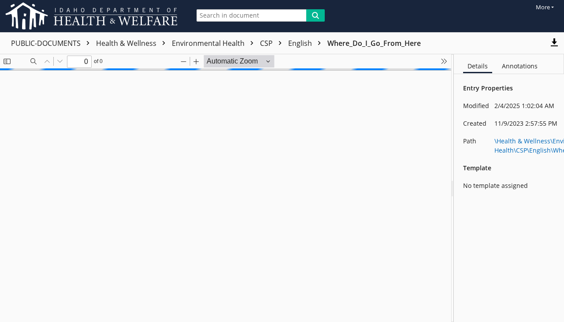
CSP (267, 43)
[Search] (315, 15)
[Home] (93, 16)
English (301, 43)
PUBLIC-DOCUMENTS (46, 43)
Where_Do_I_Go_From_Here (374, 43)
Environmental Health (209, 43)
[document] (509, 188)
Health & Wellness (127, 43)
